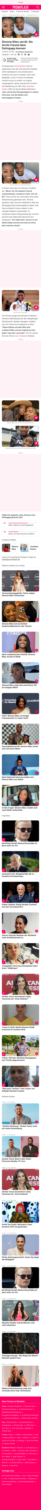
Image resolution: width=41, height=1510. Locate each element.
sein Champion (21, 336)
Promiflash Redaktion (24, 52)
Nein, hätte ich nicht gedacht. (21, 525)
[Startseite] (20, 7)
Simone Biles (20, 66)
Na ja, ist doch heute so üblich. (21, 534)
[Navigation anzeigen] (3, 7)
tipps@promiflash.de (11, 559)
